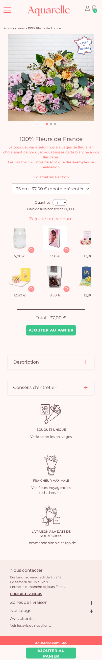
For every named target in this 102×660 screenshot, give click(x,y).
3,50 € (55, 256)
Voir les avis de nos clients (30, 625)
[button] (47, 124)
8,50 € (55, 295)
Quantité (42, 202)
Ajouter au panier (51, 330)
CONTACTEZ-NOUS (26, 594)
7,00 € (19, 256)
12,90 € (20, 295)
